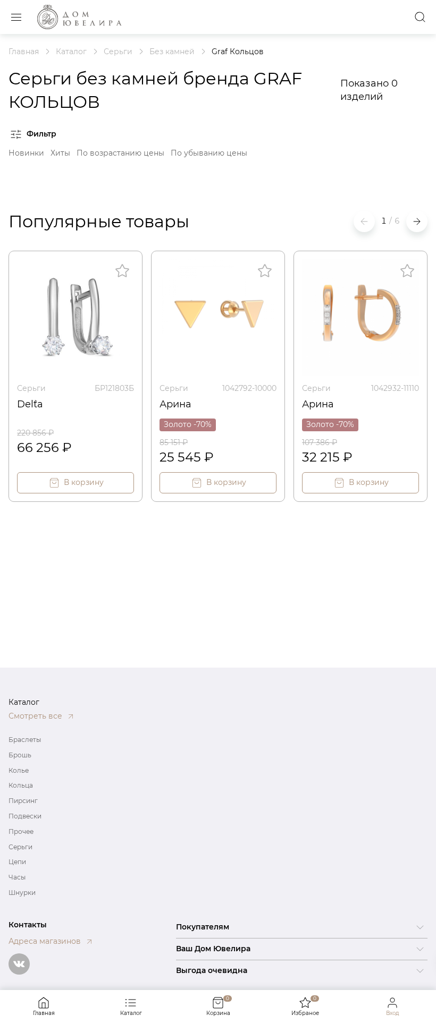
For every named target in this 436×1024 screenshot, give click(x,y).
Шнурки (22, 893)
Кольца (21, 785)
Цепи (17, 862)
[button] (416, 221)
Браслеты (25, 740)
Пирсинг (23, 801)
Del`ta (30, 404)
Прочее (21, 831)
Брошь (20, 755)
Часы (17, 877)
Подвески (25, 816)
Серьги (31, 388)
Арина (175, 404)
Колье (19, 770)
